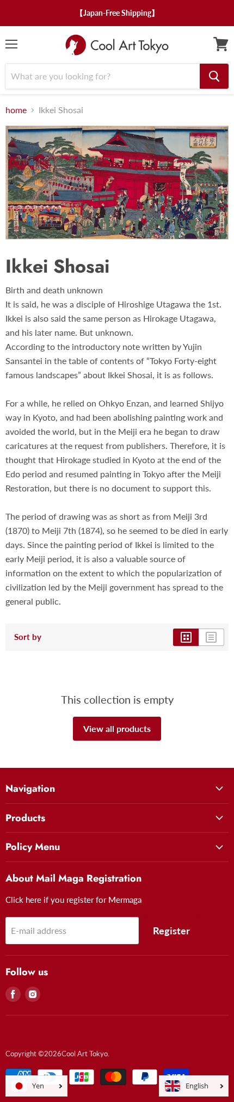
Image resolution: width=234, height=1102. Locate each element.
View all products (117, 728)
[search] (214, 76)
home (16, 110)
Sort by (27, 637)
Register (171, 931)
